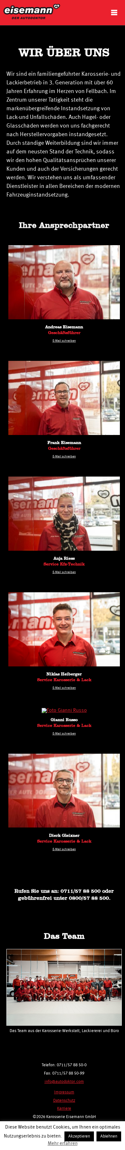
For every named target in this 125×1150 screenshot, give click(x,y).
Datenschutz (64, 1101)
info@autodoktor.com (64, 1082)
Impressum (64, 1092)
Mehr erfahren (63, 1143)
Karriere (64, 1109)
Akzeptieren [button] (79, 1136)
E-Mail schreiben (64, 340)
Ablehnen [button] (108, 1136)
